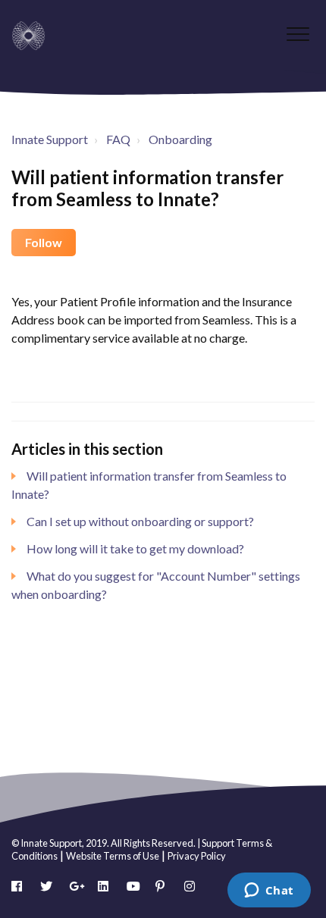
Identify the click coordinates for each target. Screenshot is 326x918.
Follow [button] (43, 242)
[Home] (28, 35)
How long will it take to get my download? (135, 548)
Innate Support (49, 139)
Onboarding (180, 139)
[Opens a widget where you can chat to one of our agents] (269, 891)
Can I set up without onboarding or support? (140, 521)
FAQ (118, 139)
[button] (298, 34)
